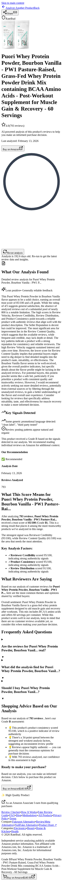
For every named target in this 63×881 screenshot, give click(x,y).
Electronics (20, 828)
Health (15, 831)
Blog (18, 815)
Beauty (31, 828)
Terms (12, 818)
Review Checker (10, 812)
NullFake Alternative (26, 825)
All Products (45, 815)
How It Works (29, 812)
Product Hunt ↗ (48, 825)
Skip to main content (12, 2)
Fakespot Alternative (23, 821)
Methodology (29, 815)
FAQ (12, 815)
